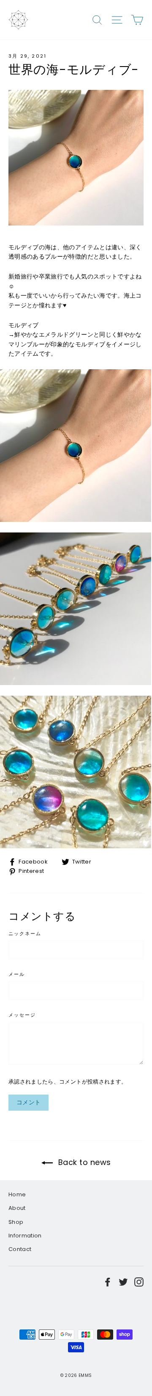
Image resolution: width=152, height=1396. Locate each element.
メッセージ (22, 1015)
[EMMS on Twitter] (123, 1282)
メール (16, 975)
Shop (15, 1222)
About (17, 1208)
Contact (19, 1249)
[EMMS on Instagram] (139, 1282)
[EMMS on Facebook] (107, 1282)
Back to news (83, 1162)
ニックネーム (25, 934)
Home (17, 1194)
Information (25, 1236)
